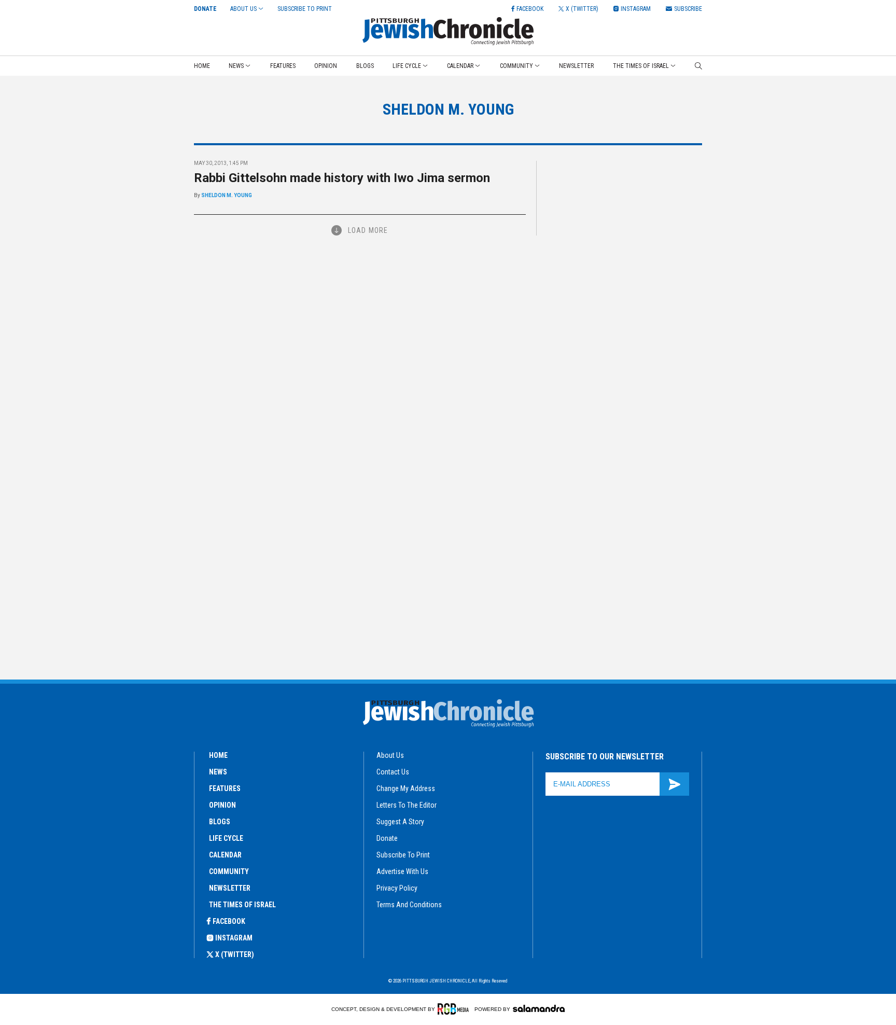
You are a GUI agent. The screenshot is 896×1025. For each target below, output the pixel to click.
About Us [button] (243, 8)
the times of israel (242, 905)
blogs (219, 822)
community (229, 871)
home (218, 755)
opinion (222, 805)
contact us (392, 772)
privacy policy (396, 888)
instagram (234, 938)
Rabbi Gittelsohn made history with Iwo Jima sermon (342, 178)
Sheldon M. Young (226, 195)
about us (390, 755)
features (225, 788)
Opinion (325, 66)
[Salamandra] (539, 1008)
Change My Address (405, 788)
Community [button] (516, 66)
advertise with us (402, 871)
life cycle (226, 838)
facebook (229, 921)
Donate (205, 8)
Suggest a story (400, 822)
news (218, 772)
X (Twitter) (234, 954)
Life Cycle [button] (407, 66)
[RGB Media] (455, 1009)
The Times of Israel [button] (641, 66)
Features (283, 66)
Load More (368, 230)
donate (387, 838)
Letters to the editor (406, 805)
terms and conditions (409, 905)
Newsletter (576, 66)
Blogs (365, 66)
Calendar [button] (460, 66)
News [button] (236, 66)
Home (202, 66)
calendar (225, 855)
